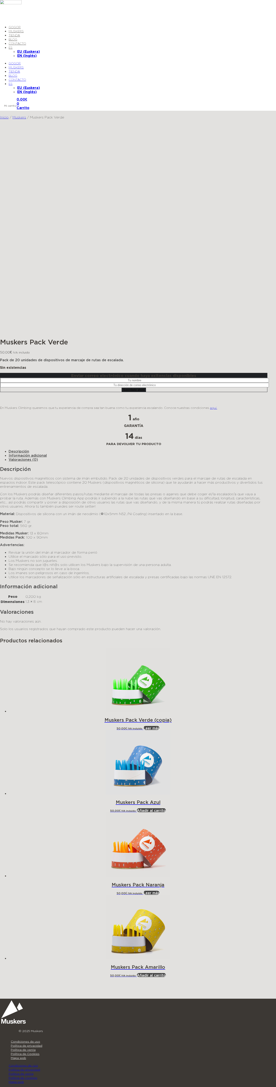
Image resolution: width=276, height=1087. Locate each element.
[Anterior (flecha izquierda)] (7, 543)
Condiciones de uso (25, 1041)
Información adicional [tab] (28, 455)
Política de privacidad (26, 1045)
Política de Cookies (25, 1054)
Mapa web (18, 1058)
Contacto (17, 43)
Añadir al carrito (151, 810)
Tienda (14, 35)
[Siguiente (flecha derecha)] (268, 543)
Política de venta (23, 1049)
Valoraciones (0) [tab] (23, 459)
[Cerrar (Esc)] (271, 4)
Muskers (16, 31)
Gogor (15, 27)
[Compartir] (262, 4)
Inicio (4, 117)
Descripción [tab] (19, 451)
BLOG (13, 39)
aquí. (213, 408)
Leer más (151, 728)
